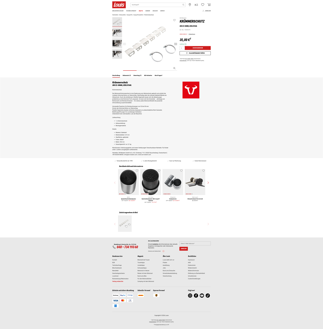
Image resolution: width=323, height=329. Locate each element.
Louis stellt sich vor (168, 260)
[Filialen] (190, 4)
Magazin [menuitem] (155, 11)
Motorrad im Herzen (143, 270)
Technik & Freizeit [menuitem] (131, 11)
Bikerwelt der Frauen (144, 260)
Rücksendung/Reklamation (120, 278)
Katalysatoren (173, 199)
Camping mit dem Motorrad (146, 281)
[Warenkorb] (209, 4)
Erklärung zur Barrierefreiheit (196, 273)
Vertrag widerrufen (117, 281)
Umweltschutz (192, 276)
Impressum (191, 260)
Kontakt (114, 260)
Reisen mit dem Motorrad (145, 273)
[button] (183, 4)
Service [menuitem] (162, 11)
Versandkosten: (183, 60)
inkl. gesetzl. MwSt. (189, 58)
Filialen (165, 262)
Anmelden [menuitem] (208, 11)
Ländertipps (141, 265)
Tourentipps (141, 262)
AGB (189, 262)
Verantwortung (167, 276)
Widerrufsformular (193, 270)
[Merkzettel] (202, 4)
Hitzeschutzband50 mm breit (195, 199)
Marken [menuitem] (147, 11)
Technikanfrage (117, 265)
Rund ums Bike (142, 276)
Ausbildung (166, 265)
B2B (113, 262)
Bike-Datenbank (117, 268)
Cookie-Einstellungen (194, 278)
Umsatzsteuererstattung (170, 273)
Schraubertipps (142, 268)
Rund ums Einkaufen (169, 270)
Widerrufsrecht (192, 268)
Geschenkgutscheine (118, 273)
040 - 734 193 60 (127, 247)
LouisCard (115, 276)
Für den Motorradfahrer (144, 278)
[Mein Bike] (196, 4)
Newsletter (115, 270)
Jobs (164, 268)
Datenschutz (191, 265)
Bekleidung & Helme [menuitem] (117, 11)
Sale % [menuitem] (141, 11)
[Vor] (175, 44)
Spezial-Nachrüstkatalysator (128, 199)
